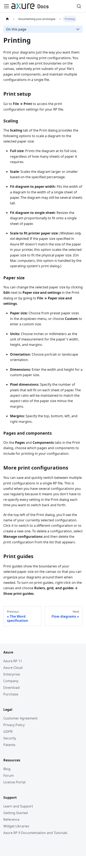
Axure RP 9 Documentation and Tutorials (35, 832)
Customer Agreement (20, 718)
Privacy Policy (14, 725)
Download (11, 687)
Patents (9, 745)
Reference (11, 819)
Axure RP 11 (12, 661)
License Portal (14, 782)
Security (9, 738)
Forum (8, 775)
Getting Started (15, 813)
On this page (16, 29)
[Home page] (7, 19)
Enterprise (11, 674)
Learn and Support (18, 806)
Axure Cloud (13, 667)
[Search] (79, 6)
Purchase (10, 694)
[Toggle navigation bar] (6, 6)
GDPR (8, 731)
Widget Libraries (16, 826)
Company (10, 681)
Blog (6, 769)
